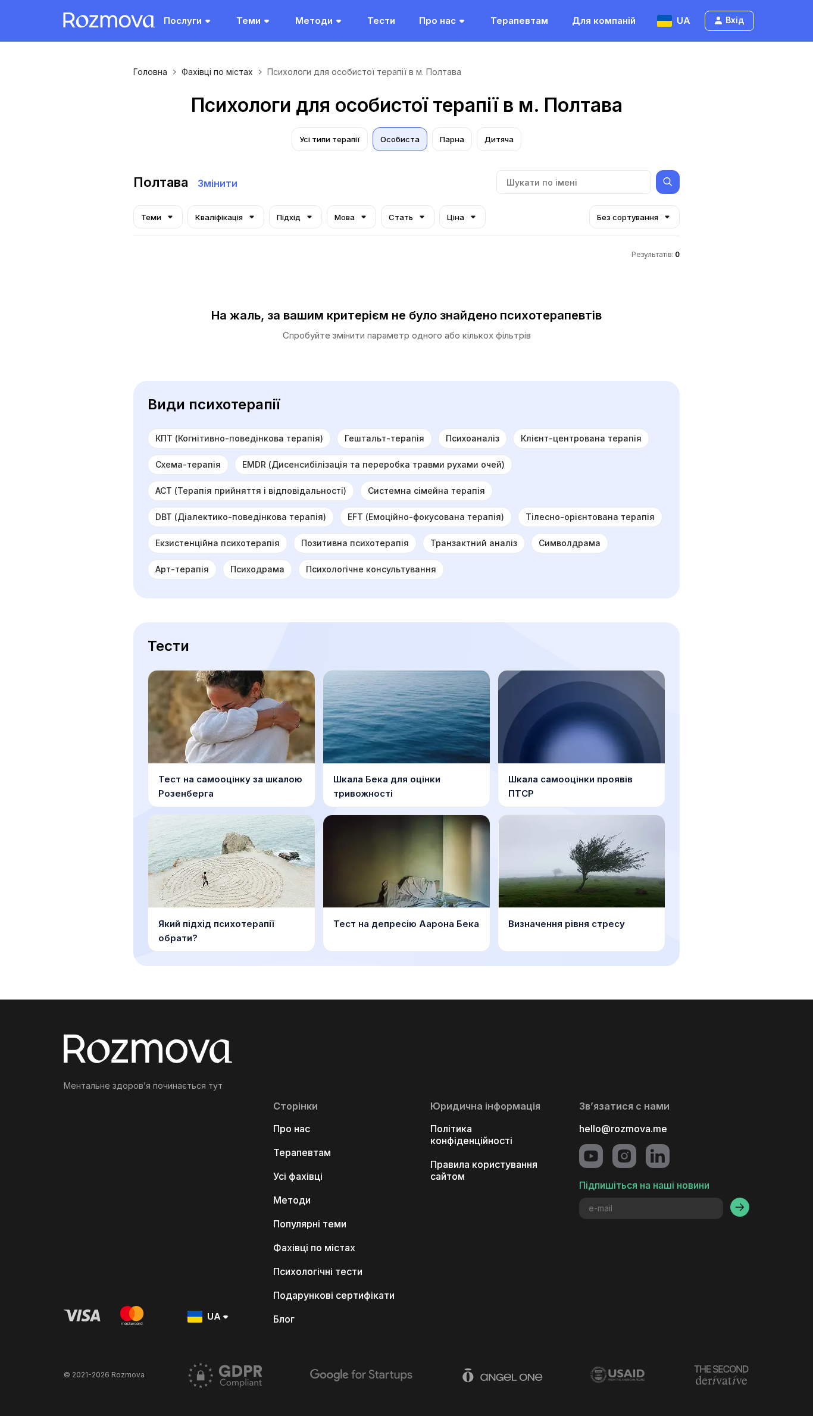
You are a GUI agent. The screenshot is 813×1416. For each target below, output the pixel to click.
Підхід (289, 217)
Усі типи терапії (329, 139)
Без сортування (627, 217)
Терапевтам (519, 20)
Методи (314, 20)
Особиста (400, 139)
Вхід (735, 20)
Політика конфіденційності (471, 1134)
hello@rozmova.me (623, 1129)
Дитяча (499, 139)
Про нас (437, 20)
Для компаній (604, 20)
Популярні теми (309, 1224)
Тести (381, 20)
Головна (150, 72)
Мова (344, 217)
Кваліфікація (219, 217)
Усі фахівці (298, 1176)
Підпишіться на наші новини (644, 1185)
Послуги (183, 20)
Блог (284, 1319)
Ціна (455, 217)
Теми (248, 20)
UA (683, 20)
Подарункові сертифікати (334, 1295)
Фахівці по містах (217, 72)
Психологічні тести (317, 1271)
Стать (401, 217)
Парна (452, 139)
